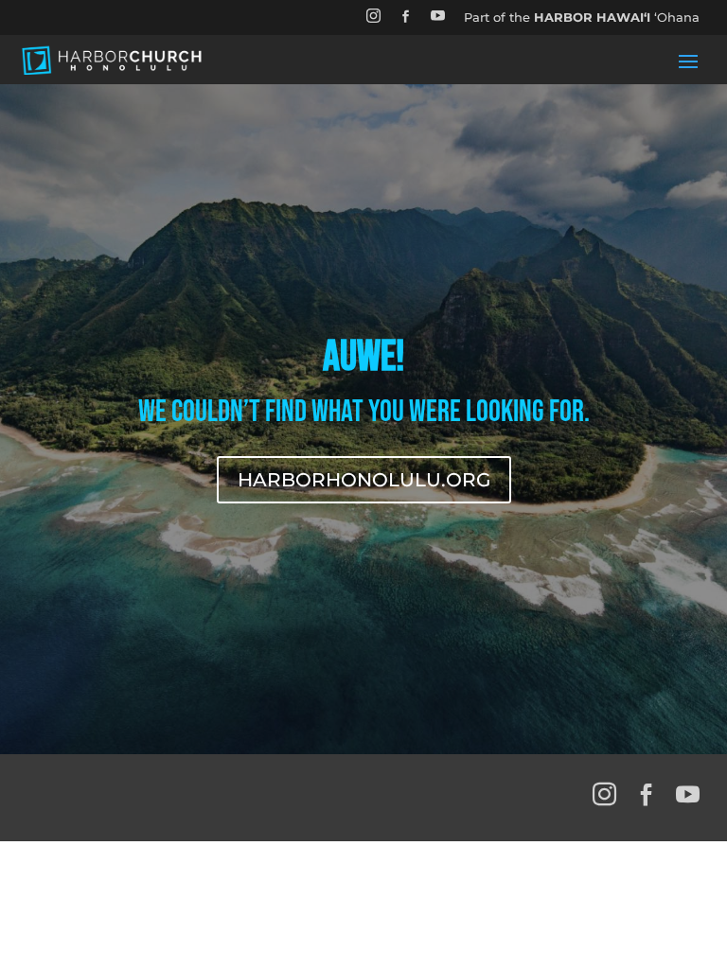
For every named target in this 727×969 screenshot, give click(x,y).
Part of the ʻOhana (582, 17)
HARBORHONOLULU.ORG (364, 479)
